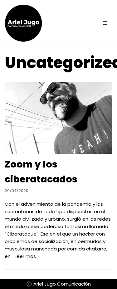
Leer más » (27, 256)
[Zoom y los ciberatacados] (58, 118)
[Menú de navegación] (105, 23)
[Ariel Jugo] (23, 23)
